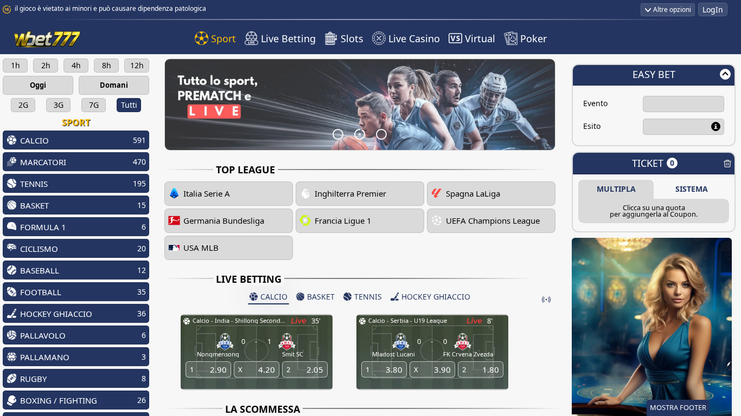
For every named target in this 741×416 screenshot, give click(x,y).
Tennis (368, 296)
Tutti (129, 105)
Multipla (616, 189)
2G (23, 105)
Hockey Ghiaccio (435, 296)
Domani (114, 85)
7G (94, 105)
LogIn (712, 9)
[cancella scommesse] (727, 165)
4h (76, 65)
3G (58, 105)
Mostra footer (678, 407)
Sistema (691, 189)
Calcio (274, 296)
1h (15, 65)
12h (137, 65)
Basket (321, 296)
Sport (76, 122)
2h (45, 65)
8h (106, 65)
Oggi (38, 85)
